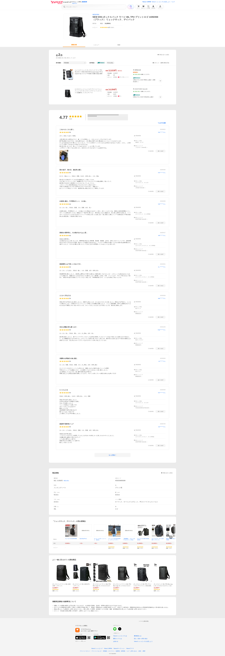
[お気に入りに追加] (160, 80)
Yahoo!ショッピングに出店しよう (161, 1)
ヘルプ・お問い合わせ (131, 651)
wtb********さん (161, 235)
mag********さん (161, 329)
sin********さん (161, 361)
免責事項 (118, 651)
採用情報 (123, 651)
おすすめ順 (162, 123)
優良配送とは (137, 636)
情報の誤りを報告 (168, 473)
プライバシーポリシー (85, 651)
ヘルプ (173, 1)
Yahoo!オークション (119, 648)
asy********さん (161, 426)
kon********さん (161, 392)
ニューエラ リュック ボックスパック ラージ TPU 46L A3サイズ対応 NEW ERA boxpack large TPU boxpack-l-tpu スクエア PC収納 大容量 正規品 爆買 (89, 71)
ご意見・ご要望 (141, 651)
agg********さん (161, 298)
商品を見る (66, 480)
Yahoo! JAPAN (146, 1)
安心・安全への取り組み (140, 638)
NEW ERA (96, 14)
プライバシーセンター (96, 651)
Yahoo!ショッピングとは (120, 636)
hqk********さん (161, 204)
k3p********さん (161, 132)
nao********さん (161, 172)
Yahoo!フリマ (130, 648)
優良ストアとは (117, 638)
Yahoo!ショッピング (96, 648)
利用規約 (105, 651)
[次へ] (171, 537)
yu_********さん (161, 267)
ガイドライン (111, 651)
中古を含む (110, 62)
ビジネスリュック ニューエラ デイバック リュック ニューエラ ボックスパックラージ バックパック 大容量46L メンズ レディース (88, 90)
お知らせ (115, 641)
